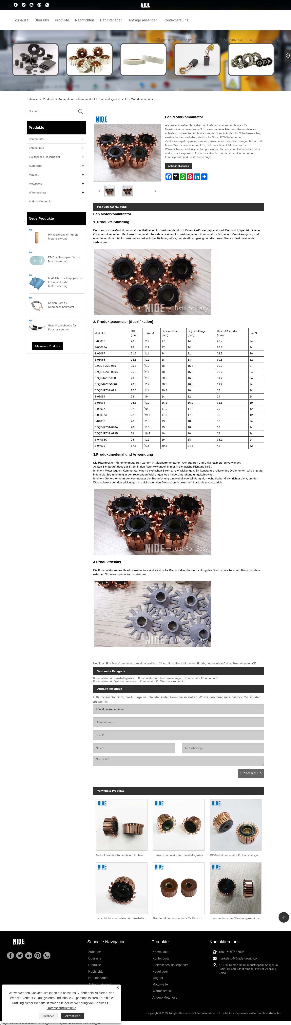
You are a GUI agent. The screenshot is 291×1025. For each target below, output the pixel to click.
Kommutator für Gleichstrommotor (114, 681)
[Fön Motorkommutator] (110, 191)
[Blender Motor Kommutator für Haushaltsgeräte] (178, 886)
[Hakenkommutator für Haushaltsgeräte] (178, 823)
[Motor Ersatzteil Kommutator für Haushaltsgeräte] (121, 823)
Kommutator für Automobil (201, 678)
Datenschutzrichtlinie (61, 1008)
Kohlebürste (36, 147)
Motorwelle (36, 183)
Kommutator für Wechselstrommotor (162, 681)
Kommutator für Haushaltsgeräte (99, 99)
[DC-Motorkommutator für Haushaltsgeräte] (235, 823)
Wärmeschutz (37, 192)
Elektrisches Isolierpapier (44, 156)
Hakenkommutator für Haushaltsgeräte (178, 855)
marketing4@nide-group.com (182, 40)
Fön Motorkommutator (139, 99)
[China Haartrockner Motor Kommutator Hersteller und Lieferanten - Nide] (145, 5)
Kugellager (35, 165)
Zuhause (22, 20)
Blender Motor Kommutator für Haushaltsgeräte (180, 918)
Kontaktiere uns (176, 20)
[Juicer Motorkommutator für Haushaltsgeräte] (121, 886)
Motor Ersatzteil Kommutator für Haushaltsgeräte (123, 855)
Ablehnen (48, 1015)
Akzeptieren (72, 1015)
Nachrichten (84, 20)
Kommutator (66, 99)
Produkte (62, 20)
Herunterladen (111, 20)
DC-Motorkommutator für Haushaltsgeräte (236, 855)
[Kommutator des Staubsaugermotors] (235, 886)
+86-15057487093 (229, 40)
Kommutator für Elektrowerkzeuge (159, 678)
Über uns (41, 20)
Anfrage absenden (143, 20)
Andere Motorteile (40, 201)
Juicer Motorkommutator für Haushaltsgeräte (123, 918)
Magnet (33, 174)
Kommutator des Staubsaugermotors (236, 918)
